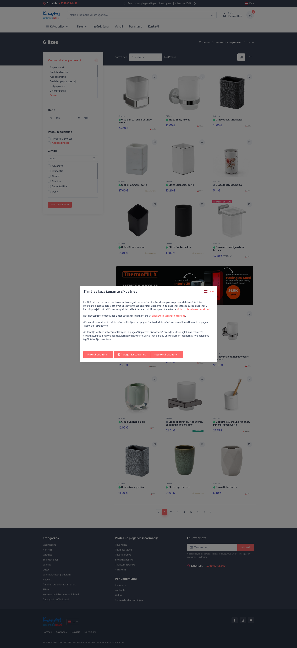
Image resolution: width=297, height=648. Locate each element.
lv (210, 291)
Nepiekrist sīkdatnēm (166, 354)
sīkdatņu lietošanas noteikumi (193, 309)
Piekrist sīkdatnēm (98, 354)
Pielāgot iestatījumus (133, 354)
